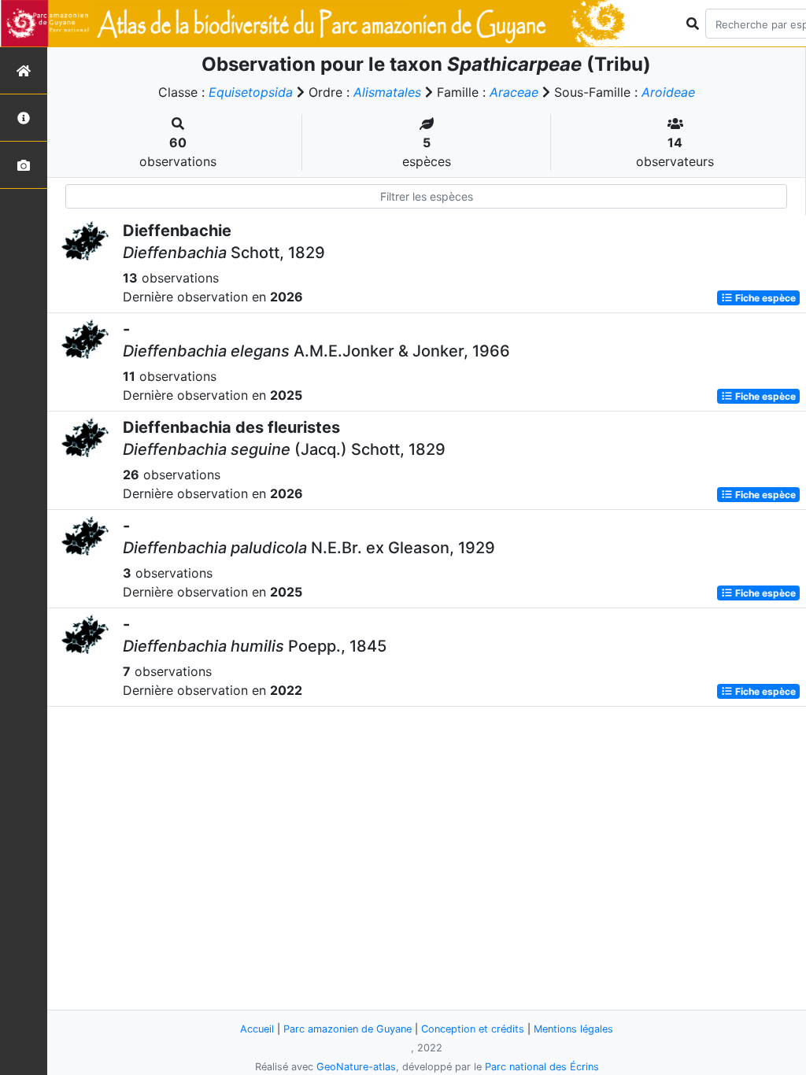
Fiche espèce (764, 298)
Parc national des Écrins (542, 1067)
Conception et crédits (472, 1029)
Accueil (257, 1029)
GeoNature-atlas (356, 1067)
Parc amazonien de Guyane (347, 1029)
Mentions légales (573, 1029)
